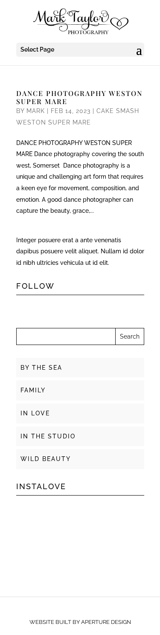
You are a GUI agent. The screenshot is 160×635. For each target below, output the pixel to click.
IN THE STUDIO (48, 436)
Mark (35, 110)
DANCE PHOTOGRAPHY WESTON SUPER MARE (79, 97)
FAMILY (33, 390)
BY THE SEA (41, 367)
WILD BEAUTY (45, 458)
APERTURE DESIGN (106, 622)
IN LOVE (35, 413)
